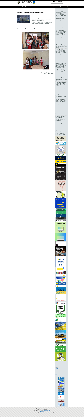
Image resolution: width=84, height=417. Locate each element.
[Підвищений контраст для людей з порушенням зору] (53, 1)
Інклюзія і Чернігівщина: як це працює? (28, 28)
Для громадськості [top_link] (43, 6)
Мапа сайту (42, 411)
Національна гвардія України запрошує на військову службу (60, 134)
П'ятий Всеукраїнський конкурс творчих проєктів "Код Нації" (60, 114)
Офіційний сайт (23, 4)
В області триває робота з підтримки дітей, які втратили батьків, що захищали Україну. (61, 19)
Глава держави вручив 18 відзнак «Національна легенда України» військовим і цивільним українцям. (60, 37)
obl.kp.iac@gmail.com (44, 414)
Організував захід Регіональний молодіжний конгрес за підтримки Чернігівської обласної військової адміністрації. (60, 84)
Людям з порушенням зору (59, 1)
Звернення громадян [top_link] (37, 6)
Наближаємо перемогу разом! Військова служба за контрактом (60, 131)
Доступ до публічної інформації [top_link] (29, 6)
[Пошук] (62, 3)
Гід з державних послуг (40, 2)
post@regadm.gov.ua (47, 410)
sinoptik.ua (63, 375)
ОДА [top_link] (22, 6)
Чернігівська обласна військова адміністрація (27, 2)
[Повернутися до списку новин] (17, 10)
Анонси (56, 108)
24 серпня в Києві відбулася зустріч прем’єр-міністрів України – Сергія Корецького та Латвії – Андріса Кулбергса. (61, 46)
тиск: (56, 373)
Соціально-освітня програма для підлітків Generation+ (60, 117)
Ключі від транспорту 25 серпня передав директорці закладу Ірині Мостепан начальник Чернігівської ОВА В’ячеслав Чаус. (60, 41)
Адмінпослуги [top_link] (49, 6)
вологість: (56, 371)
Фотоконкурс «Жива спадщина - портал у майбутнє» (60, 120)
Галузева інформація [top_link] (55, 6)
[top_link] (68, 7)
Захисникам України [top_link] (62, 6)
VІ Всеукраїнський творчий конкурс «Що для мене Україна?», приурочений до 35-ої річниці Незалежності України (60, 127)
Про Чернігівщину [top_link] (18, 6)
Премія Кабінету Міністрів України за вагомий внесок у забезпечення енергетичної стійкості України (60, 110)
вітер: (56, 374)
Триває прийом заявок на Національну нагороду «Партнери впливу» (60, 123)
